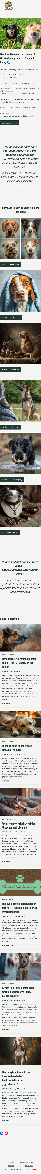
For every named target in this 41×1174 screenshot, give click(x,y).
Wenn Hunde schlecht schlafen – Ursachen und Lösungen (20, 825)
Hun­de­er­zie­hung (8, 654)
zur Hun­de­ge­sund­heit (11, 317)
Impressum (9, 1162)
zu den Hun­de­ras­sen (10, 264)
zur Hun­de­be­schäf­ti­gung (12, 479)
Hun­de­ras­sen (7, 1068)
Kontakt (11, 1166)
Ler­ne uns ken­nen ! (9, 123)
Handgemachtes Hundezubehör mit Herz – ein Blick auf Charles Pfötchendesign (19, 908)
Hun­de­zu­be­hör (7, 899)
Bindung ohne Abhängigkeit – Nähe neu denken (18, 748)
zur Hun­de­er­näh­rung (10, 370)
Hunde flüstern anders (13, 1169)
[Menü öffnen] (34, 5)
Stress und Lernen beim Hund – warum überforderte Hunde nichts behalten (19, 992)
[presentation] (20, 638)
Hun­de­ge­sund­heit (8, 819)
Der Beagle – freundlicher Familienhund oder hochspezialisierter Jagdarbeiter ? (16, 1078)
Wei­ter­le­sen (7, 703)
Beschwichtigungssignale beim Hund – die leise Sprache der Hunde (19, 663)
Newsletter (29, 1166)
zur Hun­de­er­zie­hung (10, 427)
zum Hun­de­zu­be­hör (10, 532)
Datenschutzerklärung (27, 1162)
